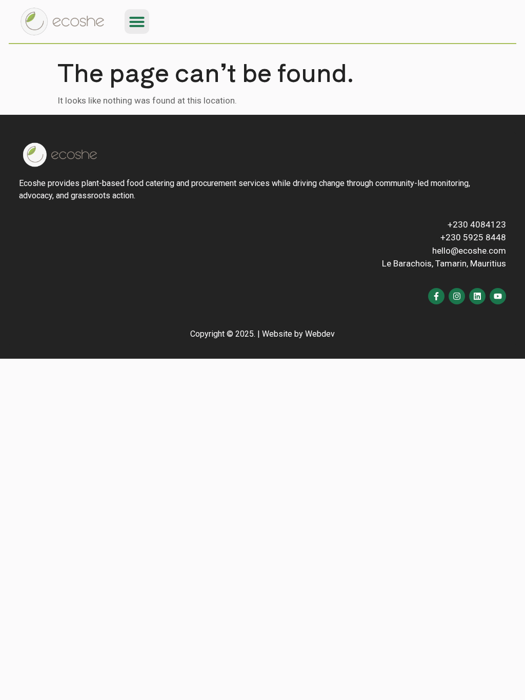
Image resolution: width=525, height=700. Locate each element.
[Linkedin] (477, 296)
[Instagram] (457, 296)
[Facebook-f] (436, 296)
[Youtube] (498, 296)
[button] (137, 21)
